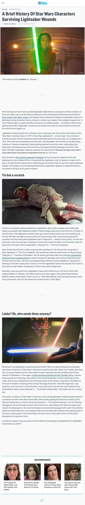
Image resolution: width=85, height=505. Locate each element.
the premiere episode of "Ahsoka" (30, 157)
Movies (4, 9)
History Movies (14, 9)
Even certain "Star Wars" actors (15, 117)
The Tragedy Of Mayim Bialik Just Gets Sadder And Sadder (10, 486)
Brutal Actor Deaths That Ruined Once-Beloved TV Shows (31, 485)
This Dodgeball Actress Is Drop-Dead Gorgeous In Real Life (52, 485)
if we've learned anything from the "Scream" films (52, 375)
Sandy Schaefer (10, 24)
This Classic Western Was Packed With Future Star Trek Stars (72, 486)
